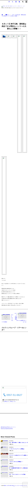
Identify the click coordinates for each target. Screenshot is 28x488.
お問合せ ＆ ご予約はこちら (10, 401)
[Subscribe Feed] (19, 1)
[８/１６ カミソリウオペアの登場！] (6, 314)
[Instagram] (16, 1)
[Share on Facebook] (9, 1)
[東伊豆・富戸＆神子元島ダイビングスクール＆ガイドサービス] (13, 6)
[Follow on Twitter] (12, 1)
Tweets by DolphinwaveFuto (7, 428)
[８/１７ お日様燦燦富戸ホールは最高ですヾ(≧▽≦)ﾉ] (22, 313)
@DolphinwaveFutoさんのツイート (8, 427)
